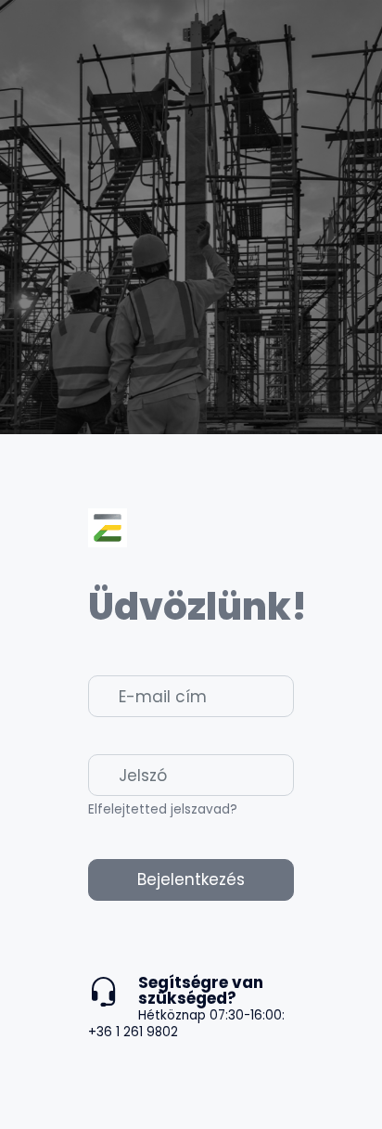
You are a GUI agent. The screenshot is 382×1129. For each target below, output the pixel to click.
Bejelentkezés (191, 879)
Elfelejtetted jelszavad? (162, 809)
